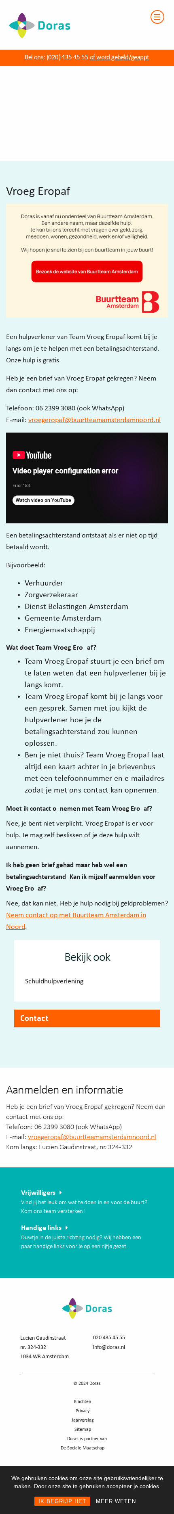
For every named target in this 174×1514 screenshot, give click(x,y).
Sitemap (82, 1429)
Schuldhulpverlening (54, 981)
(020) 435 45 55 (66, 57)
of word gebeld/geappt (119, 57)
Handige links (41, 1228)
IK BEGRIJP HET (62, 1501)
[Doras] (35, 5)
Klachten (82, 1401)
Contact (34, 1018)
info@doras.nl (109, 1348)
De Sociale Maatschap (82, 1448)
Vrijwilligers (38, 1193)
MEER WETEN (116, 1501)
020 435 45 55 (109, 1338)
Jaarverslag (83, 1420)
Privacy (82, 1411)
